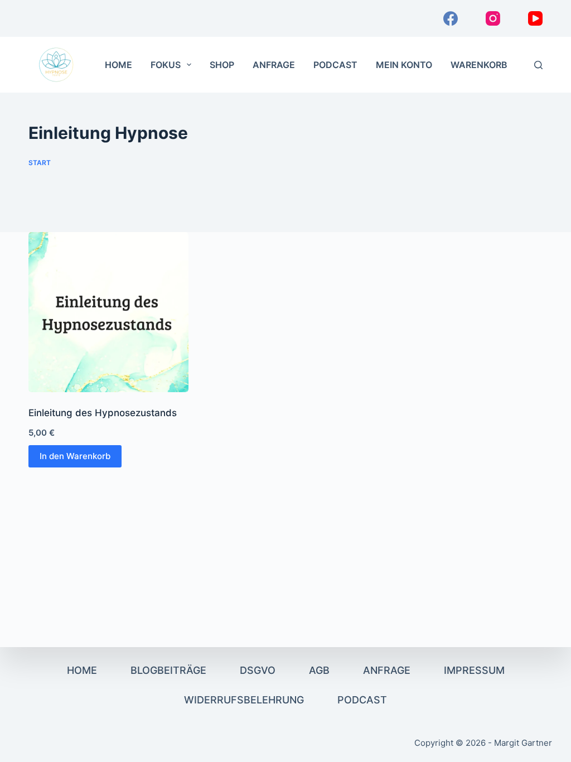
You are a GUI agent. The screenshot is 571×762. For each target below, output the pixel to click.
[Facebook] (450, 18)
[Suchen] (538, 65)
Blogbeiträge (168, 670)
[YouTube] (535, 18)
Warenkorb (479, 64)
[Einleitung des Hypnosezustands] (108, 312)
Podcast (335, 64)
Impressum (474, 670)
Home (118, 64)
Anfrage (274, 64)
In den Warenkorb (75, 456)
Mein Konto (404, 64)
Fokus (166, 64)
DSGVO (257, 670)
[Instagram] (493, 18)
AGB (319, 670)
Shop (222, 64)
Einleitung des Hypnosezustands (102, 412)
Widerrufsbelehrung (244, 700)
